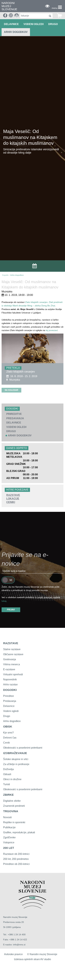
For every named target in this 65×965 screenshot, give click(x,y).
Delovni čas (9, 737)
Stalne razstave (12, 649)
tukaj (4, 601)
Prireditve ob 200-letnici (16, 864)
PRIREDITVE (14, 414)
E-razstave (9, 669)
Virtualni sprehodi (13, 674)
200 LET (8, 847)
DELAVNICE (11, 24)
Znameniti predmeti (14, 806)
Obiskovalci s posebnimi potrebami (22, 747)
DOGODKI (10, 689)
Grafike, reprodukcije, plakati (19, 832)
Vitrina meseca (11, 664)
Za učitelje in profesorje (16, 764)
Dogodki (5, 275)
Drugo (6, 716)
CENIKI (10, 502)
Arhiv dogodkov (16, 32)
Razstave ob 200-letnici (16, 854)
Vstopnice (8, 842)
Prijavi (11, 609)
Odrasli (7, 774)
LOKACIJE (12, 498)
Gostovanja (9, 659)
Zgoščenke (9, 837)
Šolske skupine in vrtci (15, 759)
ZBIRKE (8, 794)
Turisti (6, 784)
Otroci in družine (12, 779)
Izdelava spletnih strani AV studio (32, 959)
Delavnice (9, 706)
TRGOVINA (10, 811)
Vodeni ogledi (11, 711)
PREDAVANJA (15, 418)
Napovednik (10, 679)
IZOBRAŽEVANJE (15, 753)
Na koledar (11, 390)
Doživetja (8, 769)
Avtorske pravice (13, 954)
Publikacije (9, 827)
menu (54, 8)
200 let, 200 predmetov (16, 859)
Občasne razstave (13, 654)
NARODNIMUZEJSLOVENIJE (9, 6)
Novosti (7, 817)
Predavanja (9, 701)
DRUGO (53, 24)
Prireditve (8, 696)
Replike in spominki (14, 822)
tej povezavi (52, 330)
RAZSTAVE (13, 495)
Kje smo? (8, 732)
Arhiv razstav (10, 684)
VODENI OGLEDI (34, 24)
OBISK (7, 726)
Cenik (6, 742)
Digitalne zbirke (12, 800)
